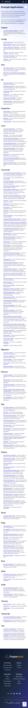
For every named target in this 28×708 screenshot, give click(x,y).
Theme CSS (6, 606)
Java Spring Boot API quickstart (11, 138)
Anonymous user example (9, 455)
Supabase (5, 118)
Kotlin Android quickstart (9, 148)
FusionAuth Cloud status (19, 678)
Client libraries (6, 111)
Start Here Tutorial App (8, 55)
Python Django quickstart (9, 475)
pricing (19, 667)
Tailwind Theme (7, 604)
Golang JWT (6, 94)
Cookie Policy (17, 703)
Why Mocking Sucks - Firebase (10, 494)
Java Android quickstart (9, 128)
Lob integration (7, 529)
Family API (5, 210)
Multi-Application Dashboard (10, 300)
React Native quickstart (9, 310)
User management (7, 397)
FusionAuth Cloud (7, 667)
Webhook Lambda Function (9, 162)
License (6, 702)
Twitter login (6, 335)
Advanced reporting (8, 82)
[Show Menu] (2, 2)
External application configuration (11, 47)
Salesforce (5, 114)
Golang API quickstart (8, 86)
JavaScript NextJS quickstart (10, 262)
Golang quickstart (7, 101)
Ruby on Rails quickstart (9, 545)
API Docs (7, 678)
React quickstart (7, 620)
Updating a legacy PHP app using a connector (14, 436)
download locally (7, 665)
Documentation (7, 681)
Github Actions (6, 245)
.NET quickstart (7, 379)
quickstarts (7, 669)
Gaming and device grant (9, 236)
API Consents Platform (8, 181)
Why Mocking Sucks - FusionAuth (11, 500)
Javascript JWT (7, 259)
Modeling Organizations (9, 292)
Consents (5, 200)
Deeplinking (6, 203)
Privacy (17, 702)
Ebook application (7, 525)
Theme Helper (6, 608)
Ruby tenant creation (8, 555)
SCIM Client (6, 154)
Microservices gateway (9, 285)
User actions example (8, 338)
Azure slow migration (8, 356)
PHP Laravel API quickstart (9, 415)
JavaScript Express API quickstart (11, 252)
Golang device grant (8, 91)
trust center (7, 685)
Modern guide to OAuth (9, 297)
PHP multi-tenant (7, 425)
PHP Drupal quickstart (8, 407)
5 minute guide (6, 177)
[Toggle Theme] (23, 2)
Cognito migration (7, 359)
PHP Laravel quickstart (8, 420)
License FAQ (11, 702)
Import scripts (6, 362)
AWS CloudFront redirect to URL (11, 189)
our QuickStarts (19, 19)
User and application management (11, 158)
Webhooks (5, 345)
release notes (7, 683)
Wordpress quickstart (8, 445)
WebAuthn (5, 342)
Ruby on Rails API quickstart (10, 541)
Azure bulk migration (8, 352)
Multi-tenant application (9, 305)
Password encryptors (8, 366)
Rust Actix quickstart (8, 564)
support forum (19, 676)
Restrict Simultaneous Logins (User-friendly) (14, 324)
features (19, 665)
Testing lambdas (7, 121)
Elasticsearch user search (9, 574)
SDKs (7, 676)
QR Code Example (7, 488)
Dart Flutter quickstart (8, 67)
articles (19, 683)
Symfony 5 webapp (8, 433)
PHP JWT (5, 412)
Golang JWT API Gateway (9, 97)
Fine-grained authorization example (11, 219)
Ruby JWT (5, 537)
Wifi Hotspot (6, 507)
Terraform (5, 59)
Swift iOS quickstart (8, 594)
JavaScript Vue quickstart (9, 628)
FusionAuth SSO (7, 233)
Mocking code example (9, 466)
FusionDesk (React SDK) (9, 515)
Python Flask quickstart (9, 480)
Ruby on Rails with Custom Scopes (11, 550)
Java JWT (5, 135)
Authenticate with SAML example (11, 186)
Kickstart (5, 52)
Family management (8, 215)
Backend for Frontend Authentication (12, 195)
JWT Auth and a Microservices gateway (13, 273)
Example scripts (7, 579)
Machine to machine (8, 278)
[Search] (26, 2)
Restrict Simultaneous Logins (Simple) (12, 316)
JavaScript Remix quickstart (10, 268)
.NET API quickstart (8, 375)
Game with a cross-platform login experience (14, 72)
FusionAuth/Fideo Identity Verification (12, 172)
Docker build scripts (8, 42)
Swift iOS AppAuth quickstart (10, 587)
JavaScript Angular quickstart (10, 30)
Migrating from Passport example (11, 288)
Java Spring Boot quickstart (10, 143)
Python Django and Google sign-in (11, 470)
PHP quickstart (7, 428)
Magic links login (7, 282)
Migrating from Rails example (10, 534)
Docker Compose (7, 44)
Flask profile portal (7, 463)
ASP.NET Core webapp (8, 384)
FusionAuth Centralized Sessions (11, 228)
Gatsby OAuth (6, 241)
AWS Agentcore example (9, 458)
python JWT (6, 484)
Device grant (6, 207)
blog (19, 681)
